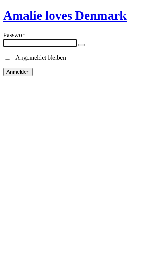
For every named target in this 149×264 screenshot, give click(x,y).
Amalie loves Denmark (65, 15)
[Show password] (81, 45)
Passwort (14, 35)
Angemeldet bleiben (38, 57)
